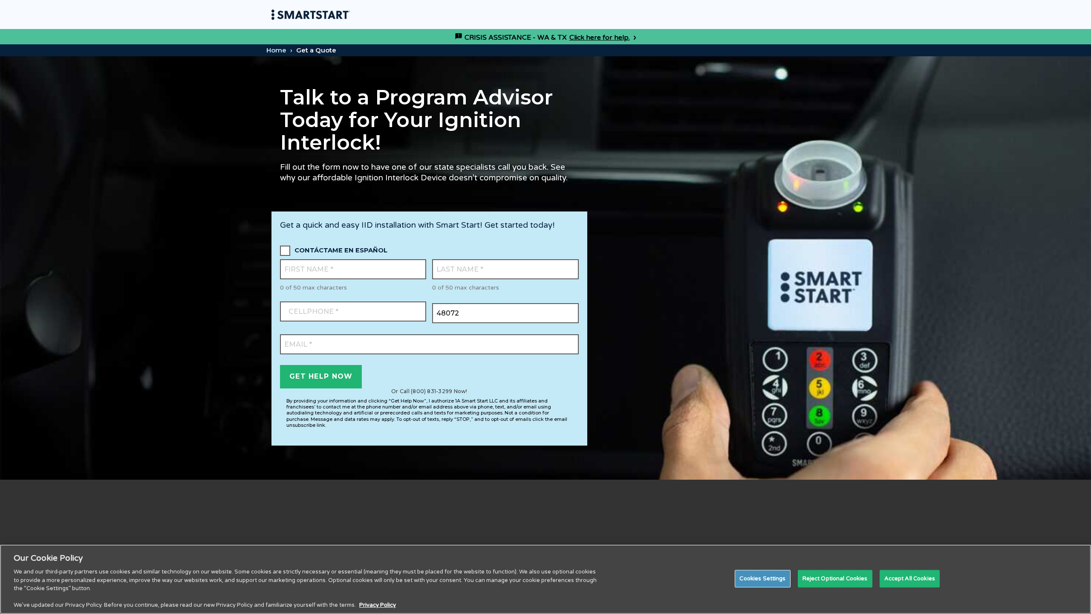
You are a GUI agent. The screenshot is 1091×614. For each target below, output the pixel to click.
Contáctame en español (340, 250)
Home (276, 50)
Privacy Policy (377, 605)
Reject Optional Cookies (835, 578)
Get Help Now (320, 376)
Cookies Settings (762, 578)
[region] (545, 579)
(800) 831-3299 (431, 391)
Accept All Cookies (909, 578)
